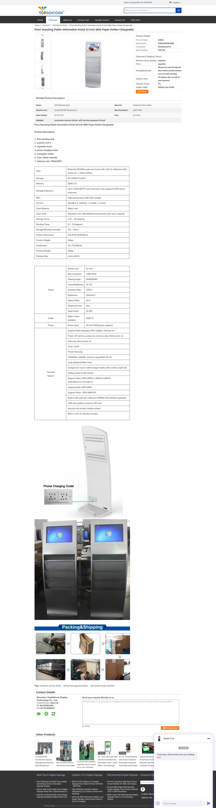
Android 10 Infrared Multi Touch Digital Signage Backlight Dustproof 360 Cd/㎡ (52, 796)
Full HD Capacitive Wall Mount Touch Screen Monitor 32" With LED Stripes (122, 783)
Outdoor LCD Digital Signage (87, 775)
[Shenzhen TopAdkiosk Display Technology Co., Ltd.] (51, 11)
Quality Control (102, 20)
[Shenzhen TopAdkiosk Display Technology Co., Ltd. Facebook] (143, 790)
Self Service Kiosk (60, 25)
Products (53, 20)
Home (40, 20)
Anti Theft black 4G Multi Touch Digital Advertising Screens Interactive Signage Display (52, 784)
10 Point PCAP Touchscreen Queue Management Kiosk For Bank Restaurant (44, 761)
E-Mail (144, 794)
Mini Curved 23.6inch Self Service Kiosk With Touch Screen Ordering (65, 766)
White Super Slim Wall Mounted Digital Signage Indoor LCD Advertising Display (122, 797)
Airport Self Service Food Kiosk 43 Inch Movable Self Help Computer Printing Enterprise (147, 763)
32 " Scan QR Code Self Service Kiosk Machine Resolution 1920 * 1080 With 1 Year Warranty (107, 761)
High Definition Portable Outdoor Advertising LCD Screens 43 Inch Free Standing (87, 791)
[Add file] (158, 803)
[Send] (208, 803)
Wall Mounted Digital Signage (122, 775)
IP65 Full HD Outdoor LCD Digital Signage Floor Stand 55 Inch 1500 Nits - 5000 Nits (87, 784)
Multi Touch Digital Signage (51, 775)
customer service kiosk (50, 686)
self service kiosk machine (102, 686)
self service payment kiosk (75, 686)
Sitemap (152, 794)
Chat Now (135, 20)
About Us (67, 20)
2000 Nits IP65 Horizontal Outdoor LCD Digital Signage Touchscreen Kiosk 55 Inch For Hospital (87, 799)
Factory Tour (83, 20)
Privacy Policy (49, 806)
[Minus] (208, 738)
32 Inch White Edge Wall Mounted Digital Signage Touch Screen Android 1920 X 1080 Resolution (122, 789)
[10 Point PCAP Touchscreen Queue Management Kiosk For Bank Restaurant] (45, 748)
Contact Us (120, 20)
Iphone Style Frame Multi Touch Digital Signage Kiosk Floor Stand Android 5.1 (52, 790)
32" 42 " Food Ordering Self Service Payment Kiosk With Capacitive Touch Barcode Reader (128, 761)
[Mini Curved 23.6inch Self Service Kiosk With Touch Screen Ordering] (66, 751)
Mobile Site (147, 798)
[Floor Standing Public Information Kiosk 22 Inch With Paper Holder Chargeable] (42, 43)
